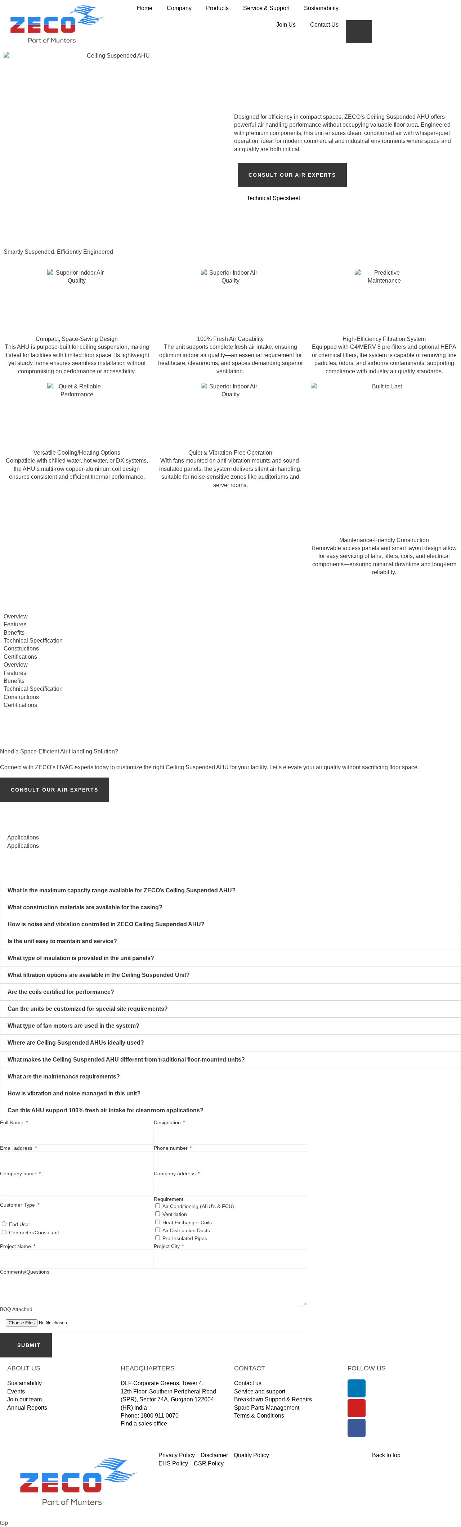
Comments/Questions (24, 1272)
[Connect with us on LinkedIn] (357, 1388)
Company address (175, 1173)
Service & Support (266, 8)
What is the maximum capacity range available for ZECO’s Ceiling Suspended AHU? (122, 890)
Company (179, 8)
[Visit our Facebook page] (357, 1428)
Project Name (16, 1246)
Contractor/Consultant (34, 1232)
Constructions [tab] (21, 648)
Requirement (168, 1199)
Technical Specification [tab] (33, 641)
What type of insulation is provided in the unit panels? (81, 958)
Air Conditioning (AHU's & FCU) (198, 1206)
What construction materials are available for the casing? (85, 907)
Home (144, 8)
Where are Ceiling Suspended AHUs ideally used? (76, 1043)
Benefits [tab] (14, 633)
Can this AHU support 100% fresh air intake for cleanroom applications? (105, 1110)
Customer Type (18, 1205)
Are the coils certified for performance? (61, 992)
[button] (230, 890)
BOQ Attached (16, 1309)
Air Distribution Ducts (186, 1230)
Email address (17, 1148)
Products (217, 8)
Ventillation (174, 1214)
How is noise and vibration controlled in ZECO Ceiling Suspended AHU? (106, 924)
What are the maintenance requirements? (64, 1076)
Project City (167, 1246)
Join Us (286, 25)
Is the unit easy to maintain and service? (62, 941)
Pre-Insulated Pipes (184, 1238)
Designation (168, 1122)
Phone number (171, 1148)
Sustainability (321, 8)
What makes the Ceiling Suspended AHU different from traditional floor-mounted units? (126, 1060)
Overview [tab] (16, 616)
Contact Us (324, 25)
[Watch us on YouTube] (357, 1408)
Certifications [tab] (20, 657)
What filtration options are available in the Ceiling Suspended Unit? (99, 975)
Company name (19, 1173)
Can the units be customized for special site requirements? (88, 1009)
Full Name (12, 1122)
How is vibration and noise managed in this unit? (74, 1093)
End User (19, 1224)
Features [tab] (15, 624)
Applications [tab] (23, 837)
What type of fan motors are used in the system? (73, 1026)
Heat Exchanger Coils (187, 1222)
